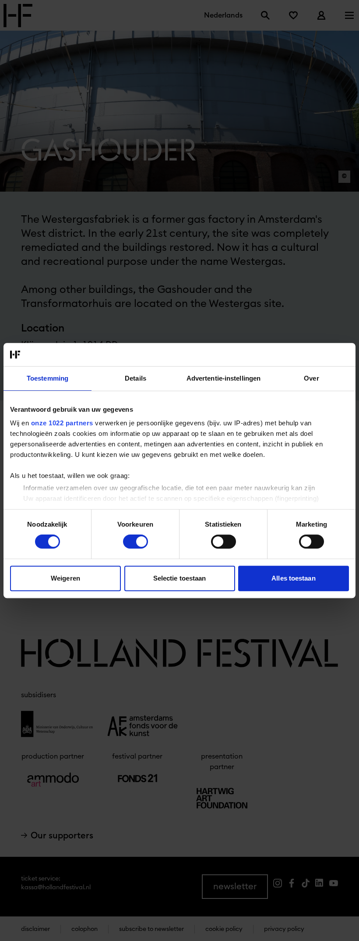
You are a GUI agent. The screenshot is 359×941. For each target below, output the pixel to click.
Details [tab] (135, 378)
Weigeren (65, 578)
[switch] (135, 542)
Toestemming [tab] (47, 378)
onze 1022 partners (62, 423)
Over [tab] (311, 378)
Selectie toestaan (179, 578)
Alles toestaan (293, 578)
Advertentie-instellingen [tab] (223, 378)
